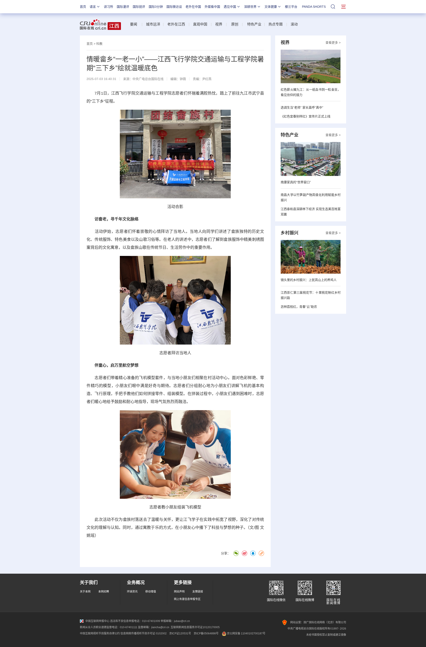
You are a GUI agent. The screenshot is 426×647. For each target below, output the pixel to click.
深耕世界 (250, 6)
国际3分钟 (156, 6)
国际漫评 (123, 6)
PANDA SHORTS (314, 6)
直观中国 (200, 24)
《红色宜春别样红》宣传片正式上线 (305, 116)
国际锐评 (139, 6)
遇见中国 (230, 6)
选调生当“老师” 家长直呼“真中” (302, 107)
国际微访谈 (174, 6)
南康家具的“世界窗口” (296, 182)
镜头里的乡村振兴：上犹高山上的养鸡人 (309, 280)
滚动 (294, 24)
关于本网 (85, 591)
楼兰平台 (291, 6)
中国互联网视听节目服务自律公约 (100, 633)
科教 (99, 43)
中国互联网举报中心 (97, 621)
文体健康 (270, 6)
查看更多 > (333, 42)
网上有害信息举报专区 (187, 599)
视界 (218, 24)
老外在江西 (176, 24)
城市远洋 (153, 24)
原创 (234, 24)
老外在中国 (193, 6)
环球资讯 (132, 591)
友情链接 (197, 591)
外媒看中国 (212, 6)
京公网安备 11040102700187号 (245, 633)
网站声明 (179, 591)
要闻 (133, 24)
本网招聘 (103, 591)
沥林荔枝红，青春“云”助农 (299, 306)
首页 (83, 6)
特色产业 (253, 24)
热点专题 (275, 24)
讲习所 (108, 6)
